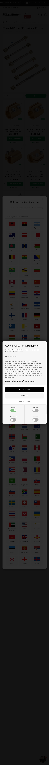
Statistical (35, 417)
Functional (13, 417)
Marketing (35, 407)
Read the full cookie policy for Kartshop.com (20, 381)
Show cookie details (24, 401)
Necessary (13, 407)
